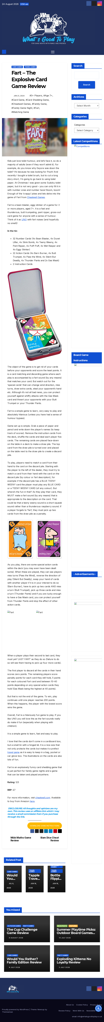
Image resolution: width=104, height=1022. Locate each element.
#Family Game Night (22, 108)
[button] (100, 51)
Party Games (28, 926)
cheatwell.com (42, 797)
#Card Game (18, 100)
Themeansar (7, 1012)
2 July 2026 (64, 967)
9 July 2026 (14, 967)
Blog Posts (62, 926)
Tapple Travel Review (34, 878)
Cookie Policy (82, 1005)
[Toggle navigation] (52, 52)
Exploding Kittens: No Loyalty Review (74, 960)
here (32, 801)
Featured (73, 926)
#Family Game (39, 104)
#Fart (36, 108)
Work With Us (78, 1011)
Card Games (17, 67)
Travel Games (30, 67)
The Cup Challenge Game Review (22, 931)
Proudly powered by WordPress (15, 1009)
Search (78, 65)
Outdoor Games (55, 866)
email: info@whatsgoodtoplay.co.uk (87, 1016)
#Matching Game (20, 112)
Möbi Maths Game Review (21, 839)
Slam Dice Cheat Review (49, 839)
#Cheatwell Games (21, 104)
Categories (79, 124)
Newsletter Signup (94, 1011)
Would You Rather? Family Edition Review (24, 960)
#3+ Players (36, 95)
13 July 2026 (65, 938)
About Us (70, 1005)
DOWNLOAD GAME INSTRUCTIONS (44, 826)
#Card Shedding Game (37, 100)
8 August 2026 (16, 938)
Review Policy (64, 1011)
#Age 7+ (47, 95)
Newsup (41, 1009)
